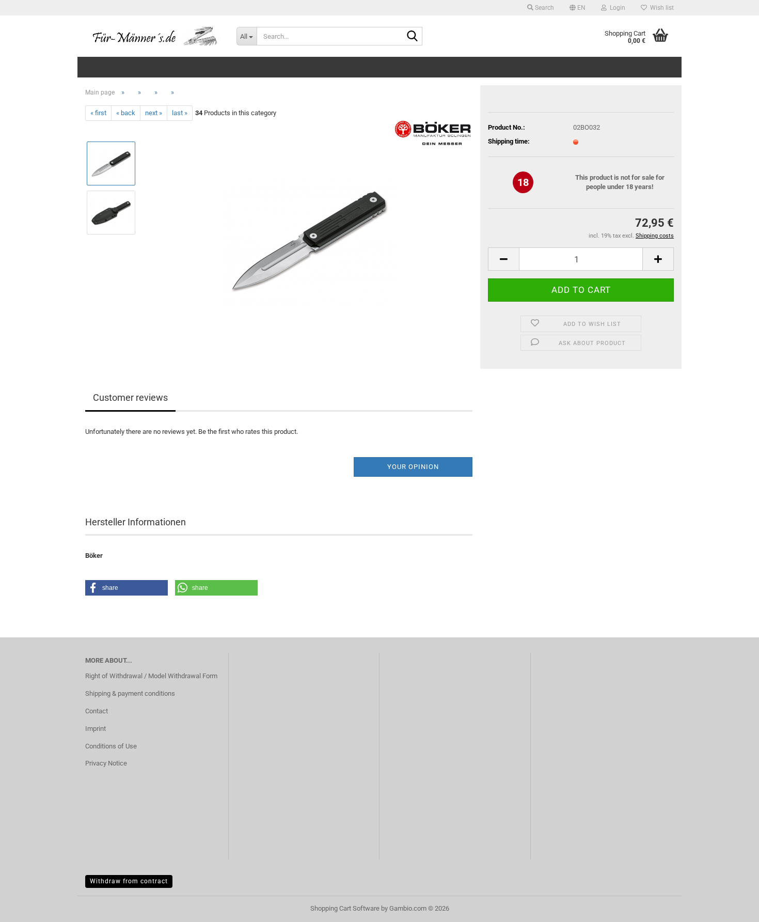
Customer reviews (130, 397)
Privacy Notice (106, 763)
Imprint (95, 728)
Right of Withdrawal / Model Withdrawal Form (151, 676)
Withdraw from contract (129, 881)
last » (179, 113)
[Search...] (412, 36)
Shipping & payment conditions (130, 693)
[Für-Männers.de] (153, 36)
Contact (96, 711)
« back (125, 113)
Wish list (660, 7)
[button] (577, 7)
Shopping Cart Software (345, 908)
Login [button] (616, 7)
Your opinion (413, 467)
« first (98, 113)
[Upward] (730, 906)
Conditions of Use (111, 746)
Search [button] (543, 7)
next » (153, 113)
